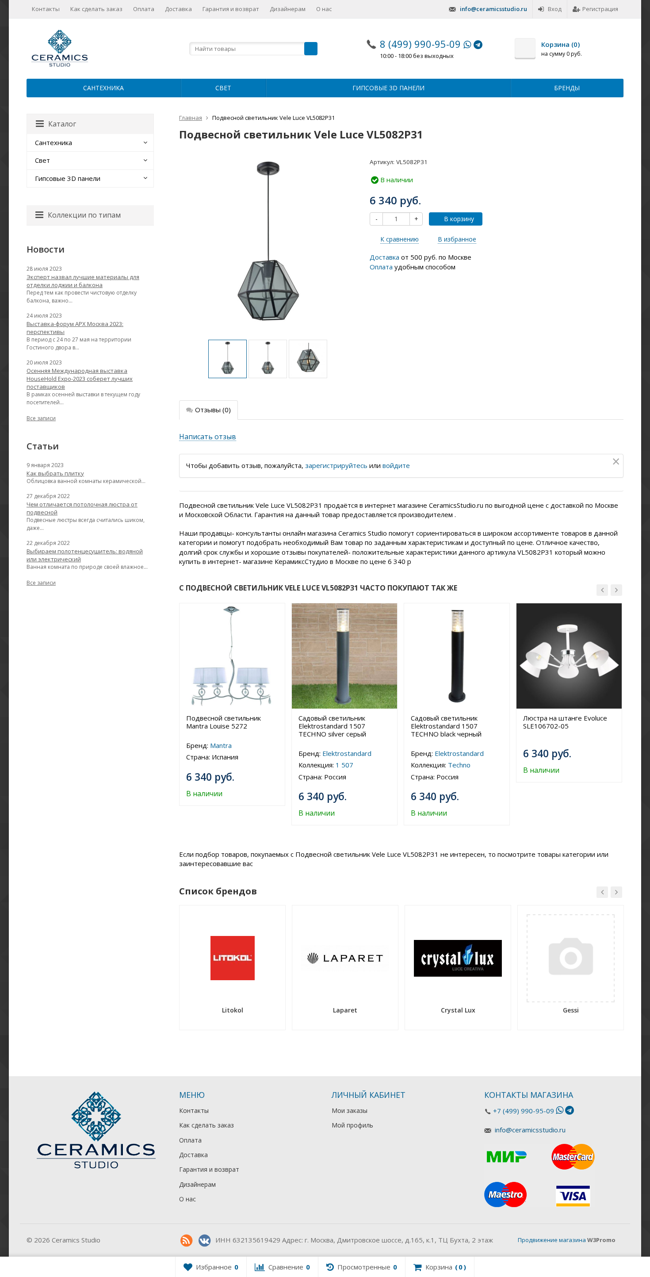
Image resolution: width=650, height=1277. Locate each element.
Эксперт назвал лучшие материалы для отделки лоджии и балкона (83, 281)
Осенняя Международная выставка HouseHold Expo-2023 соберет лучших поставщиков (80, 379)
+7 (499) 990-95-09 (523, 1110)
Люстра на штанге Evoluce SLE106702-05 (565, 722)
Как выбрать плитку (55, 473)
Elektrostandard (346, 753)
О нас (324, 9)
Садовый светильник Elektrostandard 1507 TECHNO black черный (446, 726)
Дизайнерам (288, 9)
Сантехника (103, 88)
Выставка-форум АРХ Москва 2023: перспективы (75, 328)
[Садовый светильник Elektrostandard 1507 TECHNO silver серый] (344, 656)
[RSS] (186, 1241)
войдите (396, 465)
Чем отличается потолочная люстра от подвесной (82, 508)
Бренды (567, 88)
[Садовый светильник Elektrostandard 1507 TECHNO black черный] (456, 656)
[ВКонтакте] (204, 1241)
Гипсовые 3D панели (388, 88)
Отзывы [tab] (213, 409)
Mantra (221, 745)
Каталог (62, 124)
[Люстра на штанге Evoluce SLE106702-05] (569, 656)
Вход (555, 9)
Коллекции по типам (84, 215)
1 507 (344, 764)
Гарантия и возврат (231, 9)
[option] (227, 359)
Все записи (41, 418)
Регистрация (600, 9)
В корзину (459, 219)
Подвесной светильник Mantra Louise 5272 (223, 722)
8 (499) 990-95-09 (420, 43)
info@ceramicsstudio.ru (493, 9)
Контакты (46, 9)
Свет (223, 88)
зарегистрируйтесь (336, 465)
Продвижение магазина (552, 1240)
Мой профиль (352, 1125)
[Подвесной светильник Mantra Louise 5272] (232, 656)
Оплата (143, 9)
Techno (459, 764)
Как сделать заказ (96, 9)
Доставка (178, 9)
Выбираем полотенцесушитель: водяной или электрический (85, 555)
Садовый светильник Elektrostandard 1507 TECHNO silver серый (332, 726)
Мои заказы (349, 1110)
